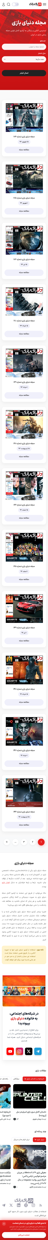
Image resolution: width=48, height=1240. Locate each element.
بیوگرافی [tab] (16, 1078)
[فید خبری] (40, 1205)
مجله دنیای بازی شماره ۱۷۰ (24, 320)
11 (7, 842)
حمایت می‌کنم (24, 1235)
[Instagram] (19, 1051)
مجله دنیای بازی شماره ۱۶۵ (24, 566)
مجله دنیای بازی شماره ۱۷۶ (24, 136)
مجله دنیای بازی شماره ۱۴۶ (24, 811)
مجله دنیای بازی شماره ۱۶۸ (24, 443)
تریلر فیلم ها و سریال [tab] (22, 1139)
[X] (28, 1051)
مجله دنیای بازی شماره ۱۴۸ (24, 689)
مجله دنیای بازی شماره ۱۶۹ (24, 382)
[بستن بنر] (4, 1224)
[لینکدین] (18, 1205)
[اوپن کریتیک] (26, 1205)
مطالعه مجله (24, 149)
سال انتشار (42, 53)
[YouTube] (10, 1051)
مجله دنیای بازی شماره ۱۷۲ (24, 259)
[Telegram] (38, 1051)
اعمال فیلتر (24, 73)
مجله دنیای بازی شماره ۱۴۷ (24, 750)
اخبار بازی (6, 882)
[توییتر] (11, 1205)
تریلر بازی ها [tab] (39, 1139)
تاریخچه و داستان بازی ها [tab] (34, 1078)
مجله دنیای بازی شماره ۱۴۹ (24, 627)
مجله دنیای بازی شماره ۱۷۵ (24, 198)
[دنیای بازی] (35, 4)
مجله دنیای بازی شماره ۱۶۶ (24, 505)
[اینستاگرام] (33, 1205)
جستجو (43, 41)
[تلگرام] (4, 1205)
